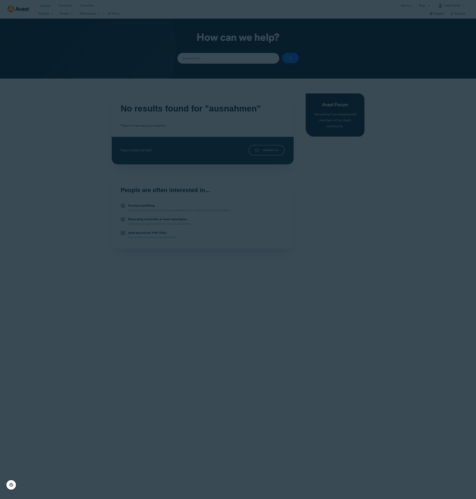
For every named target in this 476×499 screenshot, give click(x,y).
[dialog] (238, 249)
